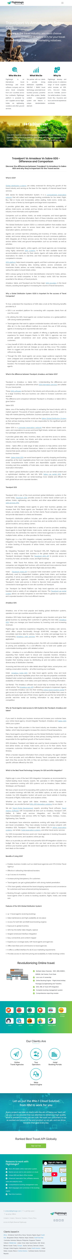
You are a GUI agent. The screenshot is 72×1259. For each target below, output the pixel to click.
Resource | (19, 1218)
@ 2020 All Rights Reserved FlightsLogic (15, 1222)
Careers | (12, 1218)
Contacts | (6, 1218)
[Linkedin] (63, 1220)
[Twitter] (57, 1220)
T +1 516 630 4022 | (29, 1211)
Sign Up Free (36, 1146)
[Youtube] (60, 1220)
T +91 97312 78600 (10, 1214)
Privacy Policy (32, 1218)
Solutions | (25, 1218)
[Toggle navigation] (62, 3)
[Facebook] (54, 1220)
